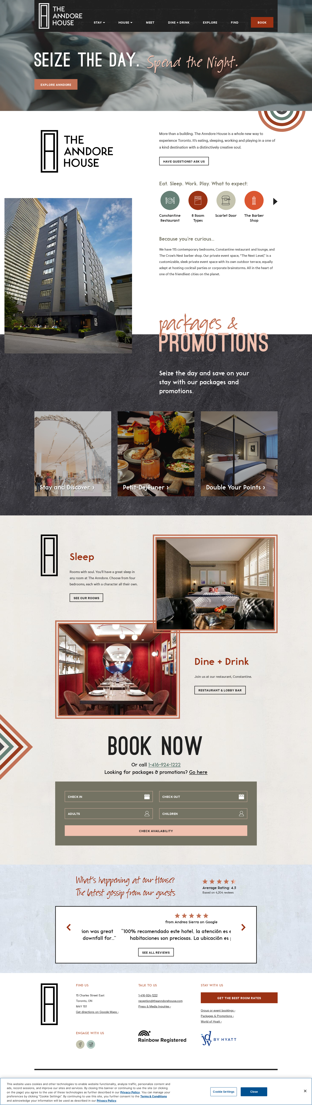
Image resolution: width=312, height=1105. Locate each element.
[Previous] (68, 927)
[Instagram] (91, 1044)
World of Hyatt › (211, 1021)
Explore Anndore (56, 84)
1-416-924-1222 (164, 764)
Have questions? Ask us (184, 161)
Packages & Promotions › (217, 1016)
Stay (98, 22)
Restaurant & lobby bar (220, 690)
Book (262, 22)
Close (254, 1091)
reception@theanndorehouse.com (160, 1001)
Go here (198, 772)
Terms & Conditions (153, 1096)
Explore (210, 22)
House (123, 22)
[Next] (276, 201)
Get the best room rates (239, 998)
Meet (150, 22)
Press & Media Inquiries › (154, 1006)
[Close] (305, 1091)
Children (170, 813)
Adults (74, 813)
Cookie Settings (223, 1091)
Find (235, 22)
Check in (75, 796)
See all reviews (156, 952)
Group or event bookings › (218, 1010)
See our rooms (86, 598)
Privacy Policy (130, 1092)
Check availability (156, 830)
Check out (171, 796)
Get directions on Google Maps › (97, 1012)
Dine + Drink (179, 22)
